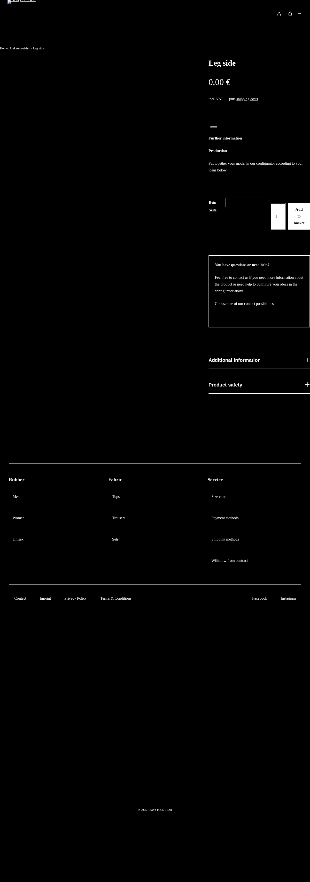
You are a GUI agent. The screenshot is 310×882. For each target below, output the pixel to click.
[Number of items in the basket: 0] (290, 13)
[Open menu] (299, 13)
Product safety (225, 384)
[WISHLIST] (266, 13)
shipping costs (247, 99)
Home (4, 48)
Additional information (235, 360)
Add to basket (299, 216)
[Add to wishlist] (213, 127)
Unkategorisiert (20, 48)
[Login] (279, 13)
